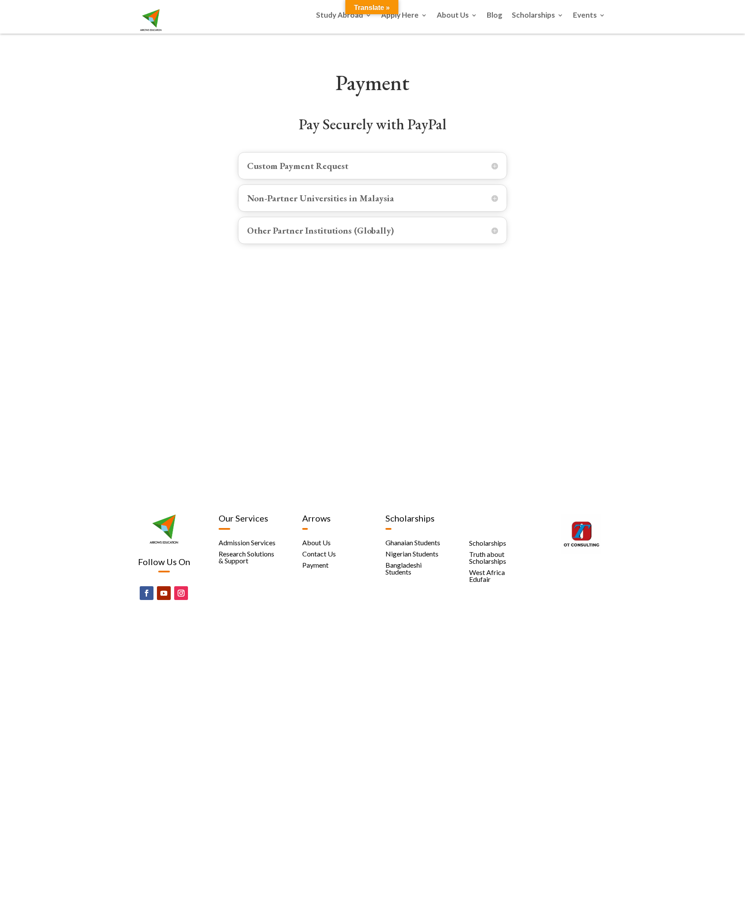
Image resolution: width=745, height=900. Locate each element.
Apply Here (400, 15)
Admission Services (247, 542)
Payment (315, 565)
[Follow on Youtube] (164, 593)
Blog (494, 15)
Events (585, 15)
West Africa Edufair (487, 575)
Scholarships (533, 15)
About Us (453, 15)
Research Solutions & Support (246, 557)
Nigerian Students (411, 554)
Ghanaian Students (412, 542)
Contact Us (319, 554)
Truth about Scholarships (487, 557)
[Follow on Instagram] (181, 593)
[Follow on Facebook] (146, 593)
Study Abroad (339, 15)
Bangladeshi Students (403, 568)
